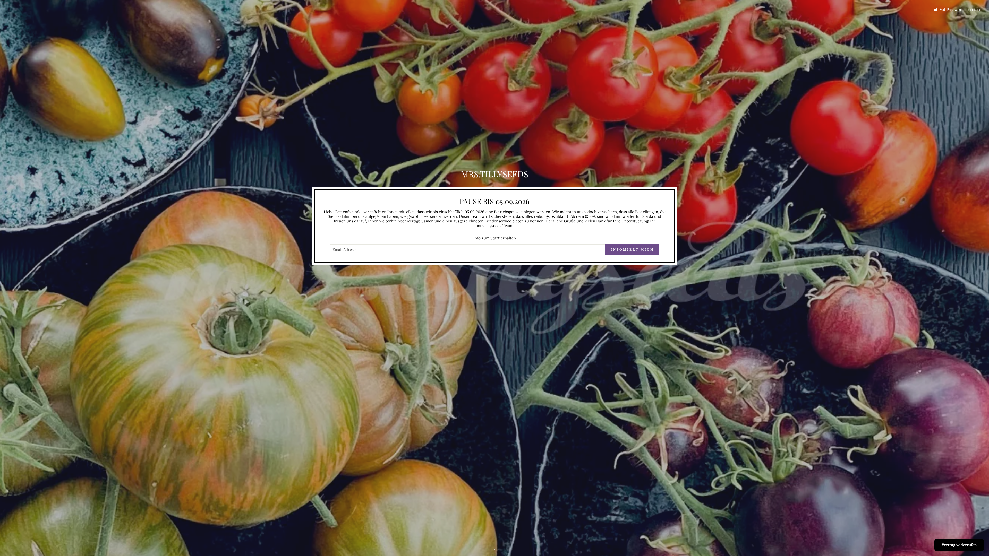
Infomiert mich (632, 249)
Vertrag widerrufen (959, 544)
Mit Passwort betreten (959, 9)
